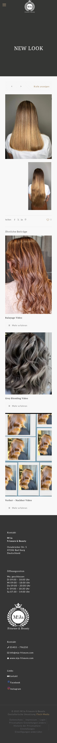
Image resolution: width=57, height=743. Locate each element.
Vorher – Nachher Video (18, 500)
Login (42, 719)
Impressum (31, 719)
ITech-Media (42, 714)
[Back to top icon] (50, 736)
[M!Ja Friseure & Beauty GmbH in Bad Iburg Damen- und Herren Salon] (29, 4)
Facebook (15, 682)
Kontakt (13, 676)
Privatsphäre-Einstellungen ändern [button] (27, 722)
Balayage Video (13, 317)
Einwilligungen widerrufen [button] (28, 732)
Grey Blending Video (16, 398)
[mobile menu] (4, 5)
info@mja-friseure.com (22, 652)
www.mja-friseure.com (22, 658)
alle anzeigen (42, 86)
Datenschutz (16, 719)
